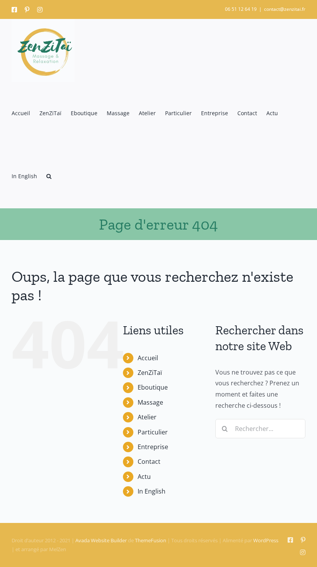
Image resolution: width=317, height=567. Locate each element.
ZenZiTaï (150, 372)
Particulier (153, 432)
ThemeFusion (150, 540)
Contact (149, 461)
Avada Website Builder (101, 540)
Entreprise (153, 447)
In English (151, 491)
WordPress (265, 540)
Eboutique (153, 387)
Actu (144, 476)
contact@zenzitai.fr (284, 9)
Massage (150, 402)
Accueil (148, 358)
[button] (48, 176)
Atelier (147, 417)
